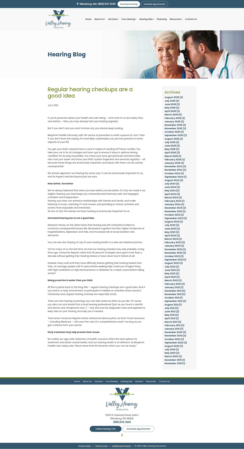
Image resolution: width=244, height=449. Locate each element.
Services (112, 19)
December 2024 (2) (175, 166)
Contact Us (191, 19)
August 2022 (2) (174, 263)
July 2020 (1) (172, 349)
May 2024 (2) (172, 190)
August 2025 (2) (174, 138)
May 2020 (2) (172, 352)
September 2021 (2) (175, 301)
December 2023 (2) (175, 207)
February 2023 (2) (175, 242)
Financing (162, 19)
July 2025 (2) (172, 142)
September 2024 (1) (175, 176)
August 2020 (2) (174, 346)
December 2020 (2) (175, 332)
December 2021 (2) (175, 290)
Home (88, 19)
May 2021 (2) (172, 314)
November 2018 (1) (175, 363)
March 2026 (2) (173, 114)
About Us (99, 19)
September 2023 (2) (176, 218)
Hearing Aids (145, 19)
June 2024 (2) (172, 187)
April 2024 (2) (172, 194)
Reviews (139, 381)
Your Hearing (128, 19)
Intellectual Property (121, 446)
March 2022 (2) (173, 280)
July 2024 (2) (172, 183)
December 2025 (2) (175, 125)
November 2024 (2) (175, 169)
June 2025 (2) (172, 145)
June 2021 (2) (172, 311)
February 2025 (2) (175, 159)
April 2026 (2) (172, 111)
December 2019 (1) (175, 359)
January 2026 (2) (174, 121)
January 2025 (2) (174, 163)
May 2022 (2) (172, 273)
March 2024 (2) (173, 197)
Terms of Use (101, 446)
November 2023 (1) (175, 211)
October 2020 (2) (174, 339)
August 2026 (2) (174, 97)
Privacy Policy (84, 446)
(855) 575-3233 (106, 3)
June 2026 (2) (172, 104)
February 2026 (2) (175, 118)
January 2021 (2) (174, 328)
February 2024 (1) (175, 201)
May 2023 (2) (172, 232)
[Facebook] (122, 435)
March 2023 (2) (173, 239)
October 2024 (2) (174, 173)
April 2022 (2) (172, 276)
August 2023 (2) (174, 221)
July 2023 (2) (172, 225)
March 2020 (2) (173, 356)
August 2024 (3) (174, 180)
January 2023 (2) (174, 245)
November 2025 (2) (175, 128)
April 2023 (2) (172, 235)
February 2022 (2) (175, 283)
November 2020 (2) (175, 335)
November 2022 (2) (175, 252)
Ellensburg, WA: (88, 3)
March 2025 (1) (173, 156)
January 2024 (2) (174, 204)
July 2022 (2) (172, 266)
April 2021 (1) (172, 318)
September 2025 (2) (176, 135)
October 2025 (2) (174, 131)
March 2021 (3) (173, 321)
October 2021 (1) (174, 297)
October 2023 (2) (174, 214)
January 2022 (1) (174, 287)
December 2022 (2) (175, 249)
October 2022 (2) (174, 256)
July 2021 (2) (172, 308)
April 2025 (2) (172, 152)
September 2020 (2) (176, 342)
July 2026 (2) (172, 100)
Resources (175, 19)
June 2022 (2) (172, 270)
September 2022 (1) (175, 259)
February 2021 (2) (174, 325)
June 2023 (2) (172, 228)
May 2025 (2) (172, 149)
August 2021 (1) (173, 304)
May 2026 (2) (172, 107)
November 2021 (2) (175, 294)
